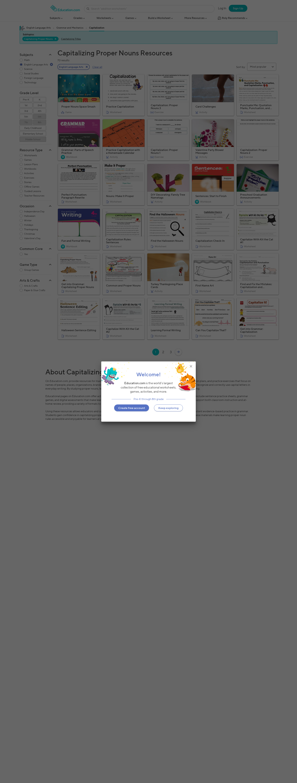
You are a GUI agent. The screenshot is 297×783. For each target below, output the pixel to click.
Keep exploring (168, 408)
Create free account (131, 408)
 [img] (191, 366)
